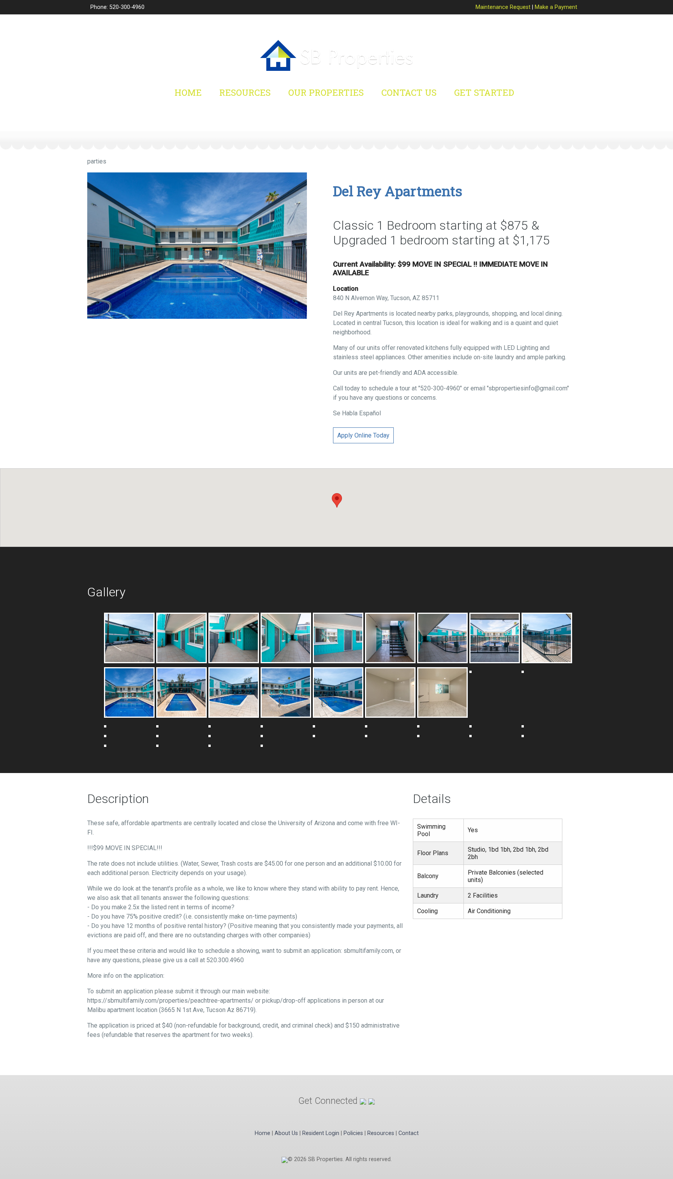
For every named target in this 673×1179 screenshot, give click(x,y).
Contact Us (409, 92)
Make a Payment (556, 7)
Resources (245, 92)
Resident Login (320, 1133)
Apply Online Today (363, 435)
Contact (408, 1133)
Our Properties (326, 92)
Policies (353, 1133)
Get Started (484, 92)
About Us (286, 1133)
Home (188, 92)
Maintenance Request (503, 7)
